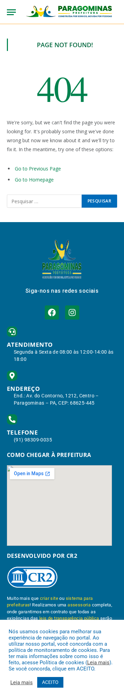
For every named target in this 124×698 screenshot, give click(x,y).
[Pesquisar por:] (44, 201)
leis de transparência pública (69, 618)
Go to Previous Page (38, 168)
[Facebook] (52, 312)
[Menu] (11, 12)
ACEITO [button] (50, 682)
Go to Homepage (34, 179)
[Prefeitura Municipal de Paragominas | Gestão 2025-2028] (69, 12)
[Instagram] (72, 312)
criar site (49, 598)
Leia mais (98, 662)
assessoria (79, 604)
